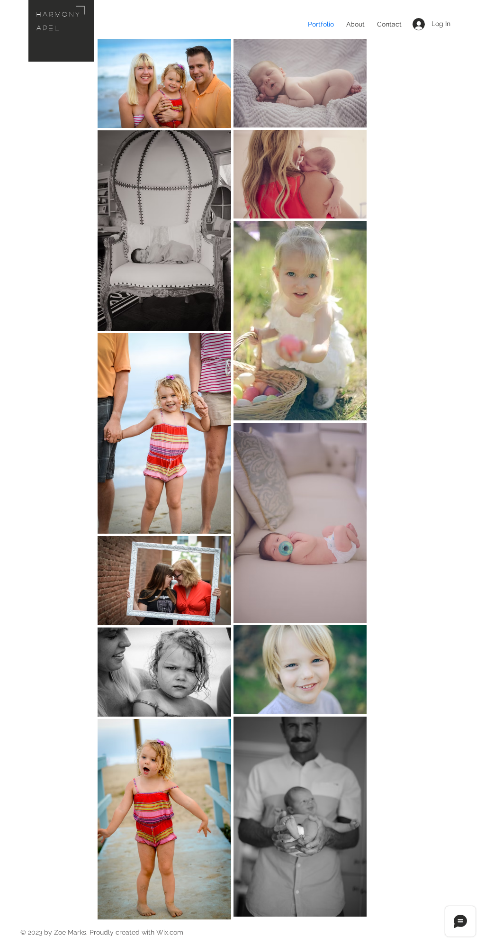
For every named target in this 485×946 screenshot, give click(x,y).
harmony (58, 13)
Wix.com (169, 932)
